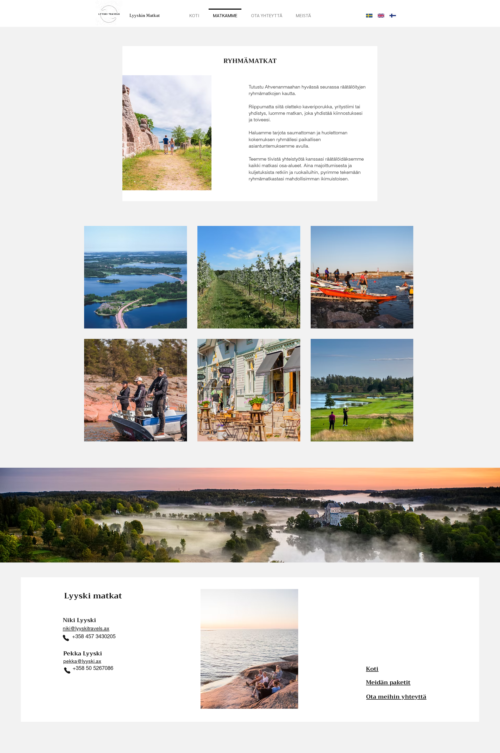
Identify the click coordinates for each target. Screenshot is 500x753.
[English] (379, 15)
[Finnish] (391, 15)
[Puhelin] (67, 670)
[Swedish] (368, 15)
